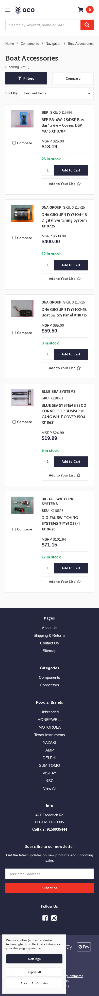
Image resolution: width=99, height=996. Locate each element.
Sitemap (49, 650)
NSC (49, 780)
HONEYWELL (49, 719)
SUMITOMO (49, 765)
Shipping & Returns (49, 635)
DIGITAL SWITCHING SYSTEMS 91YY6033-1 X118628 (61, 523)
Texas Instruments (49, 735)
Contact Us (49, 643)
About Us (49, 628)
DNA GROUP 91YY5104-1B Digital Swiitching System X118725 (64, 220)
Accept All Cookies (34, 983)
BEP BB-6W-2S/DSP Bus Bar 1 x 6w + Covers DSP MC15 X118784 (63, 126)
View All (49, 788)
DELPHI (49, 758)
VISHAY (49, 773)
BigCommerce (72, 976)
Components (49, 677)
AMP (49, 750)
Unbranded (49, 712)
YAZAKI (49, 742)
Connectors (49, 685)
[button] (26, 78)
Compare (72, 78)
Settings (34, 959)
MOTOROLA (50, 727)
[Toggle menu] (8, 10)
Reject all (34, 972)
